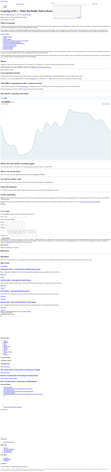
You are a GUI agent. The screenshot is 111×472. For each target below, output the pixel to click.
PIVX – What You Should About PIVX (15, 291)
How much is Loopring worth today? (12, 42)
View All (3, 310)
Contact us (6, 458)
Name (2, 222)
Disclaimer (6, 460)
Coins (5, 7)
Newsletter (20, 4)
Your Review (4, 219)
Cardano (6, 349)
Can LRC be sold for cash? (10, 46)
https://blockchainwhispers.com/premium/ (91, 201)
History (5, 38)
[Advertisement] (46, 423)
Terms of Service (15, 466)
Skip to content (4, 1)
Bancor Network (24, 86)
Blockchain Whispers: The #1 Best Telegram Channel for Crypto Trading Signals (23, 394)
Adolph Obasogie (10, 311)
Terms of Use (9, 242)
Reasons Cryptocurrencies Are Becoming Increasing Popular (19, 375)
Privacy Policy (23, 466)
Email (2, 225)
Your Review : (4, 235)
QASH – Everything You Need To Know (16, 280)
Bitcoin (5, 341)
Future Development (8, 47)
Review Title (4, 216)
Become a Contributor (9, 449)
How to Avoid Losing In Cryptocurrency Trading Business (19, 381)
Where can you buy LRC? (10, 44)
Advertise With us (8, 450)
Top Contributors (8, 452)
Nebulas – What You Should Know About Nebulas (18, 302)
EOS (5, 343)
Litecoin (6, 354)
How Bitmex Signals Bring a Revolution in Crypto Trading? (18, 388)
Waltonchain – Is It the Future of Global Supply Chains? (21, 269)
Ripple (5, 345)
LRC (5, 98)
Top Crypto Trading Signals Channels (13, 407)
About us (6, 448)
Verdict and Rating (8, 49)
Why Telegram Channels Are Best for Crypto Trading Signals (18, 391)
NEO (5, 350)
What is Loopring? (8, 36)
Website (2, 227)
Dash (5, 353)
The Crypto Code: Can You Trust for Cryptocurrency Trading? (20, 369)
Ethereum (66, 26)
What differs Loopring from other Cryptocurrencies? (16, 40)
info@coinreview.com (9, 442)
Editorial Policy (7, 459)
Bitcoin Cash (7, 346)
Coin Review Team (26, 14)
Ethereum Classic (8, 351)
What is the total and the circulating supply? (14, 43)
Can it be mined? (8, 39)
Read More (3, 274)
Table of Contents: (5, 34)
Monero (5, 347)
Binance (36, 174)
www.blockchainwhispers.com (43, 67)
